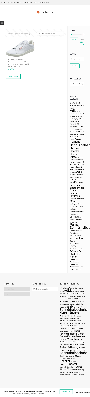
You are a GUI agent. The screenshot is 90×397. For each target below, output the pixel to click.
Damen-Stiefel (74, 124)
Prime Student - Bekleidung (77, 214)
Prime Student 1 (70, 350)
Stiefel (73, 246)
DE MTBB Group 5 (76, 132)
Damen (77, 121)
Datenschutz (10, 289)
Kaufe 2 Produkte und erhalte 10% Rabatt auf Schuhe (76, 180)
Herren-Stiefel (74, 155)
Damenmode (74, 126)
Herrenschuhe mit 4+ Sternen (70, 323)
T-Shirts (74, 251)
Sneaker (78, 238)
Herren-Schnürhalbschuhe (74, 308)
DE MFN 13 (71, 299)
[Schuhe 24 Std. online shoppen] (45, 12)
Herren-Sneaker (75, 150)
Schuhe (73, 231)
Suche (74, 66)
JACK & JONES (73, 326)
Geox (78, 139)
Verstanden (66, 392)
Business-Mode (75, 294)
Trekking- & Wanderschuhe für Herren (76, 266)
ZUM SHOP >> (13, 76)
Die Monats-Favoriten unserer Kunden (77, 134)
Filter (74, 40)
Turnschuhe (78, 269)
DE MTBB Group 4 (77, 129)
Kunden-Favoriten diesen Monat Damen (77, 186)
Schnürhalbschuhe (74, 353)
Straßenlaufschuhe (76, 249)
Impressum (9, 294)
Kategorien (79, 175)
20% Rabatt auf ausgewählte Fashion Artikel (77, 105)
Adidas (75, 111)
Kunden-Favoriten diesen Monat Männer (77, 197)
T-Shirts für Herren (75, 254)
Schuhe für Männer (73, 356)
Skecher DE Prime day (67, 358)
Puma (74, 225)
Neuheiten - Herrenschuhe (71, 344)
